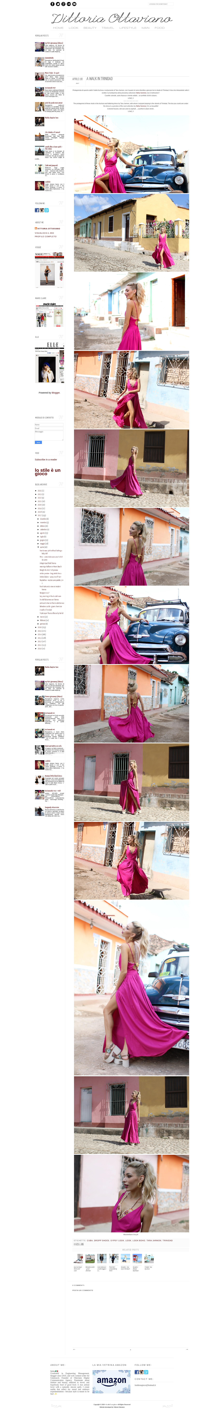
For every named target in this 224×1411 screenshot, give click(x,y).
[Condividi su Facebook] (82, 1244)
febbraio (42, 620)
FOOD (159, 28)
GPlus (63, 4)
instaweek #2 (50, 713)
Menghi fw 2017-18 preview (49, 570)
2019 (39, 508)
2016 (39, 627)
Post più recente (74, 1349)
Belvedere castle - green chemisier (51, 607)
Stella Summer (141, 93)
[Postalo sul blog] (77, 1244)
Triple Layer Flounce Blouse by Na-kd (51, 613)
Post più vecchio (186, 1349)
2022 (39, 498)
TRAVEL (108, 28)
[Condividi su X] (80, 1244)
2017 (39, 515)
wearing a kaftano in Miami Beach (51, 567)
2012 (39, 641)
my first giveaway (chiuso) (54, 43)
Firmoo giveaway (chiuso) (53, 697)
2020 (39, 505)
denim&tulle (49, 58)
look (128, 1240)
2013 (39, 638)
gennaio (42, 624)
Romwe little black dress (53, 776)
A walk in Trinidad (46, 610)
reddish (47, 182)
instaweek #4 (50, 730)
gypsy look (117, 1240)
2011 (39, 645)
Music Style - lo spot (52, 73)
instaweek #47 (50, 88)
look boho (139, 1240)
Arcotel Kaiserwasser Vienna (49, 600)
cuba (90, 1240)
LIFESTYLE (127, 28)
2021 (39, 501)
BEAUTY (89, 28)
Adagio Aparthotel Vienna (48, 563)
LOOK (73, 28)
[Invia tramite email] (75, 1244)
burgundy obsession (52, 807)
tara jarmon (154, 1240)
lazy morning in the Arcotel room (50, 596)
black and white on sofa (53, 746)
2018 (39, 512)
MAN (145, 28)
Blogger (56, 392)
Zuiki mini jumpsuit (51, 165)
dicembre (43, 519)
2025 (39, 491)
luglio (42, 537)
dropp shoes (101, 1240)
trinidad (168, 1240)
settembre (43, 530)
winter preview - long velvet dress (50, 573)
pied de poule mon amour (53, 103)
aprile (42, 547)
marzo (42, 617)
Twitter (58, 4)
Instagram (74, 4)
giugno (42, 540)
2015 (39, 631)
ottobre (42, 526)
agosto (42, 533)
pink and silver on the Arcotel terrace (52, 603)
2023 (39, 494)
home (58, 28)
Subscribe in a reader (46, 459)
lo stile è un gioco (48, 471)
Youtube (69, 4)
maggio (42, 544)
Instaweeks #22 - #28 (53, 791)
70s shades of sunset (52, 132)
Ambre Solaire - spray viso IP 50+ (50, 577)
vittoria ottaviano (48, 229)
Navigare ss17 (44, 593)
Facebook (52, 4)
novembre (43, 523)
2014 (39, 634)
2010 (39, 649)
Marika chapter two (51, 118)
